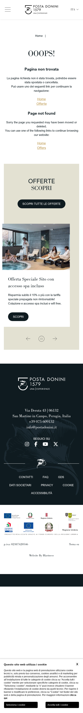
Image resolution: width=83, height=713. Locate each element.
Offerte (41, 104)
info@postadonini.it (41, 427)
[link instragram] (27, 444)
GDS (61, 477)
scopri (53, 316)
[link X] (55, 444)
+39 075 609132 (41, 421)
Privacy (47, 485)
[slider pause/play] (41, 339)
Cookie (68, 485)
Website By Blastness (41, 555)
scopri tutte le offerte (41, 203)
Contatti (26, 477)
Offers (41, 148)
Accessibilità (41, 493)
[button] (28, 339)
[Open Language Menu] (77, 10)
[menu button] (8, 10)
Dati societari (20, 485)
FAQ (45, 477)
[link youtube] (46, 444)
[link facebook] (36, 444)
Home (39, 35)
